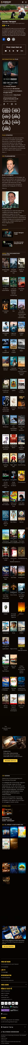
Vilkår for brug (4, 1039)
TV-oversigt (4, 973)
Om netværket (4, 968)
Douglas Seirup (6, 208)
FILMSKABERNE (8, 156)
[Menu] (26, 2)
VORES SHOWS (5, 986)
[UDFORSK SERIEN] (6, 832)
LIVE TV (3, 971)
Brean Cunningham (7, 175)
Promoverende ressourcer (7, 981)
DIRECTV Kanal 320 (5, 992)
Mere (3, 188)
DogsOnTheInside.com (10, 99)
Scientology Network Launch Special (9, 965)
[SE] (22, 843)
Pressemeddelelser (5, 979)
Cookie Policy (4, 1041)
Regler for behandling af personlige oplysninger (11, 1042)
